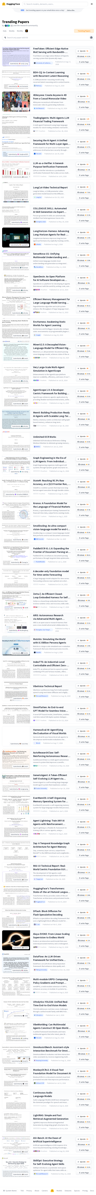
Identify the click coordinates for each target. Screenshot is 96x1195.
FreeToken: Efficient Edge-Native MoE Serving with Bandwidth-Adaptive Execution (50, 50)
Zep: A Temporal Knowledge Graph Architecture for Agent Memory (51, 845)
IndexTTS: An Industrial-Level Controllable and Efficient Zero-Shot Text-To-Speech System (49, 663)
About (37, 1191)
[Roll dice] (91, 37)
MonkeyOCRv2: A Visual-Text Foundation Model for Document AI (52, 1071)
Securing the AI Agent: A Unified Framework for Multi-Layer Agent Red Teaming (51, 142)
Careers (45, 1191)
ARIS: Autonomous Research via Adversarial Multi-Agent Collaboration (48, 617)
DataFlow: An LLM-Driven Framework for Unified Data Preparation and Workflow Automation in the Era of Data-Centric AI (49, 958)
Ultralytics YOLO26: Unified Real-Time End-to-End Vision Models (50, 1003)
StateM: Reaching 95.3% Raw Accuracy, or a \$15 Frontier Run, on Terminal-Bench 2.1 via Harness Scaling (52, 482)
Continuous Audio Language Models (42, 1094)
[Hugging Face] (52, 1190)
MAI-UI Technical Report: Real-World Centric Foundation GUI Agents (49, 867)
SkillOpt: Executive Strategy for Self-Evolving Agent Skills (48, 1162)
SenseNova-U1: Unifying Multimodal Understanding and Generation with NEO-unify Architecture (50, 255)
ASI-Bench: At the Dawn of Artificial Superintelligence (47, 1139)
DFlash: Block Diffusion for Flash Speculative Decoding (47, 913)
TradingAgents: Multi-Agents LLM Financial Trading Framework (51, 119)
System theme (11, 1191)
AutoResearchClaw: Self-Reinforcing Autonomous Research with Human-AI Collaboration (51, 754)
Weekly (11, 31)
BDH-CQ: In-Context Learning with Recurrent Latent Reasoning (51, 74)
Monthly (20, 31)
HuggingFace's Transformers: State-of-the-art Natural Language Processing (51, 890)
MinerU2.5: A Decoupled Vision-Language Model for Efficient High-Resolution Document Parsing (51, 346)
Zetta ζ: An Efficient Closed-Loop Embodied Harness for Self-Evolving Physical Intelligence (51, 595)
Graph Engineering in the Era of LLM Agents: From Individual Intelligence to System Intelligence (51, 459)
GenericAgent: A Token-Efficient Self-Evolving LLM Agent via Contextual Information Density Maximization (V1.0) (50, 776)
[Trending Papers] (26, 31)
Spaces (77, 1191)
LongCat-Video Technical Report (50, 187)
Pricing (85, 1191)
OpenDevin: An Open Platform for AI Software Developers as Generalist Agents (49, 278)
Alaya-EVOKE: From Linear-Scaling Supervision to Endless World (51, 935)
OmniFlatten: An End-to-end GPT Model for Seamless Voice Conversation (49, 709)
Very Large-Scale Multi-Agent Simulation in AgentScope (48, 369)
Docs (92, 1191)
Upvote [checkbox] (84, 51)
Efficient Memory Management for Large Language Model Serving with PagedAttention (51, 301)
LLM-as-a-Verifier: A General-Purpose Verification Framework (50, 165)
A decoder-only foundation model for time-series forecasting (51, 573)
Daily (4, 31)
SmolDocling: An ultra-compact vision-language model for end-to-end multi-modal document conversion (51, 527)
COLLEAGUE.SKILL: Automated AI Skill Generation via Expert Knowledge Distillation (50, 210)
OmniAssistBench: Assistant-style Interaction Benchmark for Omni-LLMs (51, 1049)
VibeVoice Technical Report (47, 686)
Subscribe (70, 10)
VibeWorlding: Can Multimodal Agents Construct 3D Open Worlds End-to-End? (51, 1026)
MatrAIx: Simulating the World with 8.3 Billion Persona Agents (49, 640)
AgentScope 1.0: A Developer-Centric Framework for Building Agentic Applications (50, 391)
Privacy (29, 1191)
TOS (22, 1191)
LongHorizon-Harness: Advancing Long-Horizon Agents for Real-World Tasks (51, 232)
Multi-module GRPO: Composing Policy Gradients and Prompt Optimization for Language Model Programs (51, 981)
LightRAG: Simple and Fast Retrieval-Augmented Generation (50, 1117)
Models (59, 1191)
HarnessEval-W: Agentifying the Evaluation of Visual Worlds (49, 731)
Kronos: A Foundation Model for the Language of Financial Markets (51, 505)
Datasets (68, 1191)
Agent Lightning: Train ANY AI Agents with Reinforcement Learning (48, 822)
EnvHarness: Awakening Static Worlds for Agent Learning (49, 323)
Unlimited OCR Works (44, 436)
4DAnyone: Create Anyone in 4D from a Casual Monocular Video (50, 96)
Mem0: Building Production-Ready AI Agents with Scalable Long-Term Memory (51, 414)
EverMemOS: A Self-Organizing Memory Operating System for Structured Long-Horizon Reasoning (49, 799)
